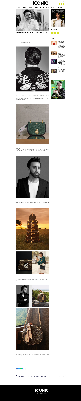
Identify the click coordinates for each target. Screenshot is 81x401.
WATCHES (47, 7)
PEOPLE (24, 7)
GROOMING (30, 7)
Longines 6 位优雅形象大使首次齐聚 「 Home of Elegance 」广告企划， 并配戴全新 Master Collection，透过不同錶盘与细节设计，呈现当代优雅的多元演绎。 (61, 54)
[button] (17, 3)
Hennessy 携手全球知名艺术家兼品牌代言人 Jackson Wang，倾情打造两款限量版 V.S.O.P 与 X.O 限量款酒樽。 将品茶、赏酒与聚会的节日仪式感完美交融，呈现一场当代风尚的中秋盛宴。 (61, 44)
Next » (61, 77)
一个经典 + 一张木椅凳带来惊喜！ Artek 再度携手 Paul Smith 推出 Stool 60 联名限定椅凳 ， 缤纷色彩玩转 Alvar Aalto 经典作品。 (61, 71)
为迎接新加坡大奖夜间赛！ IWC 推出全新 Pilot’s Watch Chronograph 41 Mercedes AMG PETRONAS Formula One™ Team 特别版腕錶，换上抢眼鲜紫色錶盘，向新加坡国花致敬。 (61, 62)
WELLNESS (52, 7)
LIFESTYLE (41, 7)
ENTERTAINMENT (60, 7)
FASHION (19, 7)
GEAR (36, 7)
